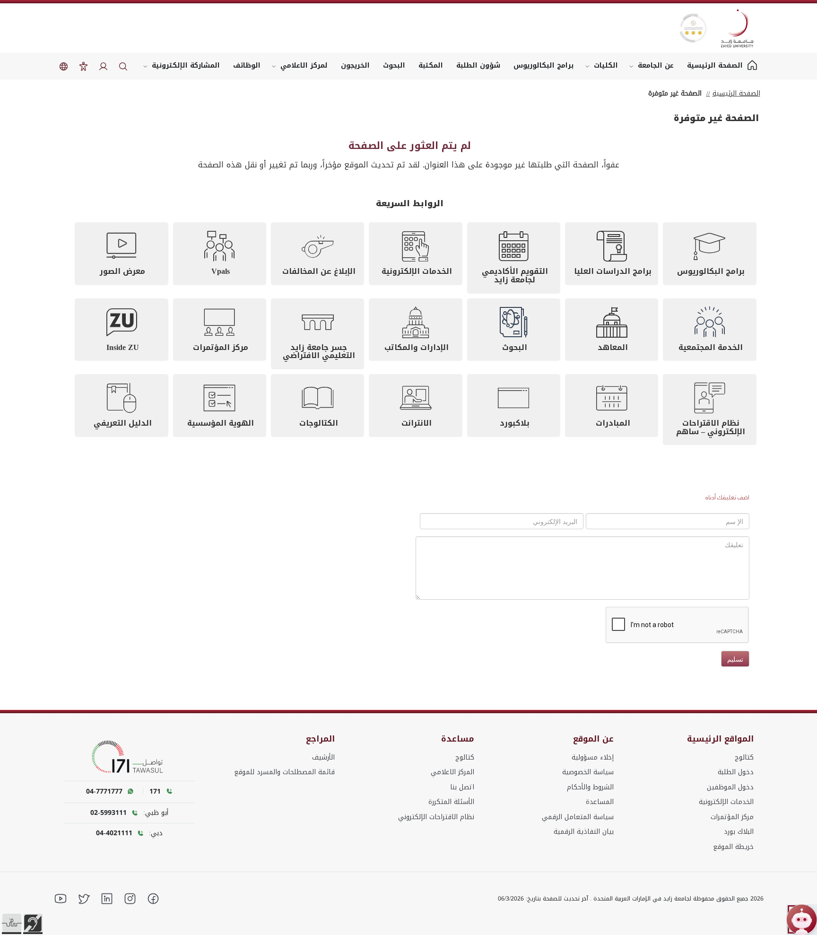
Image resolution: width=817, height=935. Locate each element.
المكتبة (430, 65)
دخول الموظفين (730, 787)
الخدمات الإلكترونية (726, 802)
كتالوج (744, 757)
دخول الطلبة (736, 772)
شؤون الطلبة (478, 65)
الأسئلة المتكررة (451, 802)
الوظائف (247, 65)
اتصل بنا (462, 787)
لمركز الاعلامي (304, 65)
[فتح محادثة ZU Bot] (801, 919)
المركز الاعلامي (452, 772)
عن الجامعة (656, 65)
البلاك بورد (739, 832)
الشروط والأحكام (590, 787)
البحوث (394, 65)
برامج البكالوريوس (543, 65)
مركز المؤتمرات (732, 817)
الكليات (606, 65)
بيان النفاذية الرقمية (584, 832)
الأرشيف (323, 757)
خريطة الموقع (733, 847)
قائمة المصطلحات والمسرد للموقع (284, 772)
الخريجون (355, 65)
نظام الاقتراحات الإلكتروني (436, 817)
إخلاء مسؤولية (593, 757)
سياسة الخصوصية (588, 772)
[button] (11, 923)
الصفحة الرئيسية (736, 93)
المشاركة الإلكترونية (186, 65)
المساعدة (600, 802)
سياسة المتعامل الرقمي (578, 817)
